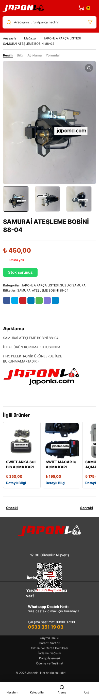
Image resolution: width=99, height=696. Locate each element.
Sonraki (86, 508)
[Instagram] (45, 543)
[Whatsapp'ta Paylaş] (39, 300)
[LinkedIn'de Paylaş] (31, 300)
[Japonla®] (23, 8)
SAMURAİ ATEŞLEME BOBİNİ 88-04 (43, 290)
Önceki (12, 508)
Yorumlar (53, 55)
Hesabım (12, 692)
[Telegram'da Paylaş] (55, 300)
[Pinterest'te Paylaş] (22, 300)
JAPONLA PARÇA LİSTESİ (62, 38)
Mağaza (30, 38)
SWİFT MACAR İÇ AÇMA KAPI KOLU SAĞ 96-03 (61, 467)
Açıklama (34, 55)
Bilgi (20, 55)
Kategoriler (37, 692)
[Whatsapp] (57, 543)
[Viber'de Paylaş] (47, 300)
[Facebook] (34, 543)
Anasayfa (9, 38)
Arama (62, 692)
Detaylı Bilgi (16, 483)
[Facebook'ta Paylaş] (6, 300)
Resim (8, 55)
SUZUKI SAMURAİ (73, 285)
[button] (89, 68)
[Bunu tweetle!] (14, 300)
